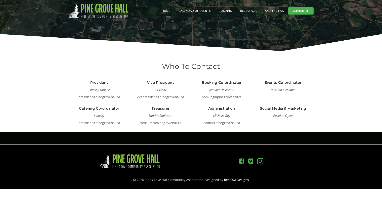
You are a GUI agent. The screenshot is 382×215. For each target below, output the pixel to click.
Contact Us (274, 10)
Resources (248, 10)
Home (166, 10)
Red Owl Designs (236, 180)
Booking (225, 10)
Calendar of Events (194, 10)
